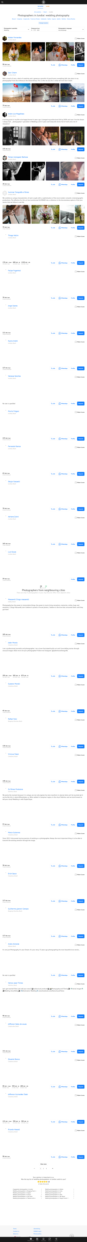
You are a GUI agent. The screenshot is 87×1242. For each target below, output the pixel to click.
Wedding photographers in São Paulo (22, 1196)
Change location (43, 23)
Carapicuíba (26, 19)
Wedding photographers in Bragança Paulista (25, 1191)
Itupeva (54, 19)
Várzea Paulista (71, 19)
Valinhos (64, 19)
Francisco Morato (35, 19)
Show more (43, 1164)
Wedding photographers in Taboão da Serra (24, 1198)
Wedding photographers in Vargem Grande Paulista (58, 1198)
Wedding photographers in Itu (53, 1193)
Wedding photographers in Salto (53, 1194)
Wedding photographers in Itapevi (22, 1193)
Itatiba (49, 19)
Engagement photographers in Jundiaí (23, 1189)
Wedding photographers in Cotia (53, 1191)
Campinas (19, 19)
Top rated (40, 6)
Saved (47, 6)
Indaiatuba (43, 19)
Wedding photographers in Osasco (22, 1194)
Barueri (14, 19)
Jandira (58, 19)
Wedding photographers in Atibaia (54, 1189)
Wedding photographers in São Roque (55, 1196)
